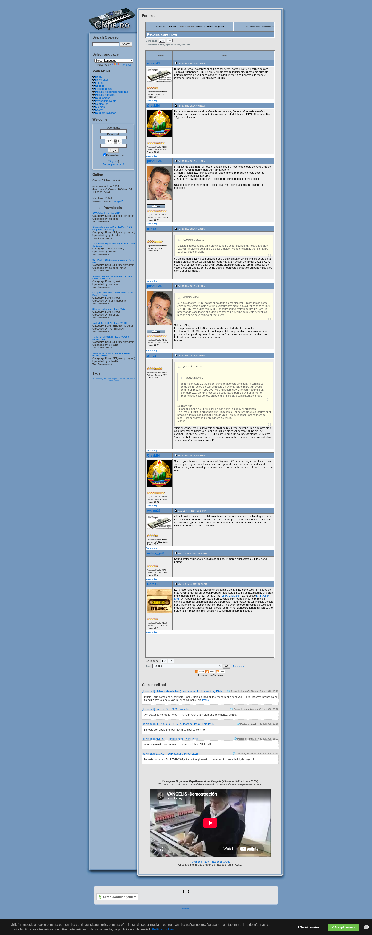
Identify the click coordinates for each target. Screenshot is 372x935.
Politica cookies (105, 94)
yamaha (107, 379)
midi (111, 381)
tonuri (116, 381)
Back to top (151, 100)
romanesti (130, 379)
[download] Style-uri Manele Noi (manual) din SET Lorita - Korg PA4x (182, 691)
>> (169, 40)
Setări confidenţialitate (119, 897)
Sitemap (100, 106)
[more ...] (207, 699)
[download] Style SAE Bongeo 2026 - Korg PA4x (170, 738)
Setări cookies (309, 927)
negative (115, 379)
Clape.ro (160, 26)
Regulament (102, 97)
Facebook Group (220, 861)
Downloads (101, 79)
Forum (99, 82)
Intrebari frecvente (105, 100)
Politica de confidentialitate (111, 91)
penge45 (118, 201)
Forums (173, 26)
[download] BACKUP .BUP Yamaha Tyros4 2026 (170, 753)
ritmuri (122, 379)
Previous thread (254, 27)
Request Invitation (105, 113)
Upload (99, 85)
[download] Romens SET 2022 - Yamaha (165, 709)
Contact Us (101, 103)
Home (98, 76)
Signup (113, 161)
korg (101, 379)
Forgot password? (113, 164)
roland (96, 379)
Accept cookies (345, 927)
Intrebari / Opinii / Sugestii (210, 26)
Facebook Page (199, 861)
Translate (125, 64)
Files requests (103, 88)
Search (99, 109)
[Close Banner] (366, 927)
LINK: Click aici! (231, 595)
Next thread (266, 27)
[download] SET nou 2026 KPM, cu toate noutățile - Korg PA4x (178, 724)
